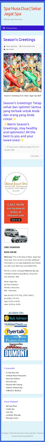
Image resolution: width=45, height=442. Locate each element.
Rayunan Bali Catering (14, 385)
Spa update (10, 49)
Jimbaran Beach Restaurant (16, 376)
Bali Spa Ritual (11, 406)
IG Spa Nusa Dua (12, 373)
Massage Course (12, 418)
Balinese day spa (32, 271)
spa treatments (25, 263)
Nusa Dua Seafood (13, 379)
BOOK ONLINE (10, 252)
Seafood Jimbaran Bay (14, 388)
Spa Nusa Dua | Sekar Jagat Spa (22, 11)
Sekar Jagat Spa (11, 46)
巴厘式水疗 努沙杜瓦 (13, 391)
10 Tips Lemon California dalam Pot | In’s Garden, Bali (21, 148)
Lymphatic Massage (13, 415)
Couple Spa (10, 409)
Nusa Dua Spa (11, 382)
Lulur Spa (36, 156)
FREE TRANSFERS (12, 247)
